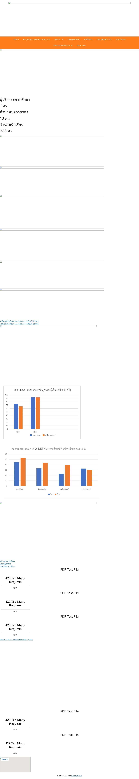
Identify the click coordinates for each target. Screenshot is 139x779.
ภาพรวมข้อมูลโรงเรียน (103, 39)
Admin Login (81, 46)
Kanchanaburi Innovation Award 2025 (36, 39)
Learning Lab (58, 39)
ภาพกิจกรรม (88, 39)
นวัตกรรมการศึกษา (73, 39)
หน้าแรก (16, 39)
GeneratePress (76, 776)
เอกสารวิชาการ (120, 39)
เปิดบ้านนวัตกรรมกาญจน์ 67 (63, 46)
